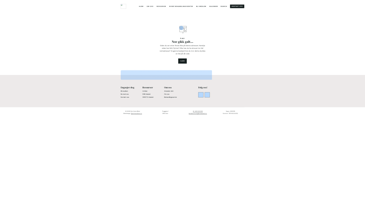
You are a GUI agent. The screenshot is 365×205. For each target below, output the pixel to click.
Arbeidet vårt (169, 91)
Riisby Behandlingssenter (181, 6)
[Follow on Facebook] (200, 94)
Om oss (150, 6)
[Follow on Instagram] (207, 94)
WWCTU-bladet (148, 97)
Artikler (145, 91)
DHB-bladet (146, 94)
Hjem (141, 6)
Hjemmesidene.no (136, 113)
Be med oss (125, 94)
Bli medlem (201, 6)
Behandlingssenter (170, 97)
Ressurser (161, 6)
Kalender (213, 6)
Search (224, 6)
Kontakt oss (237, 6)
